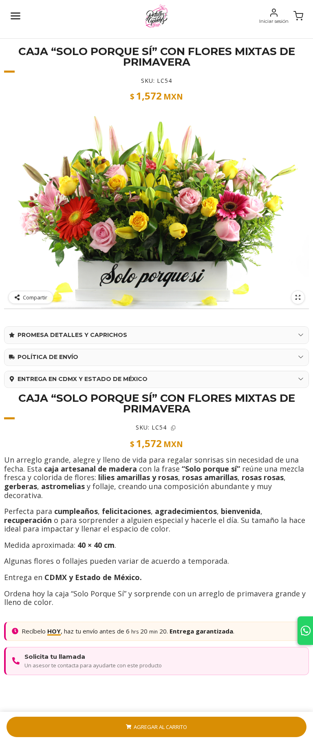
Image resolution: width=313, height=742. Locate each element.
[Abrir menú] (15, 16)
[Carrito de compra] (298, 16)
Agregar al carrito (160, 727)
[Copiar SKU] (173, 428)
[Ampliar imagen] (298, 297)
